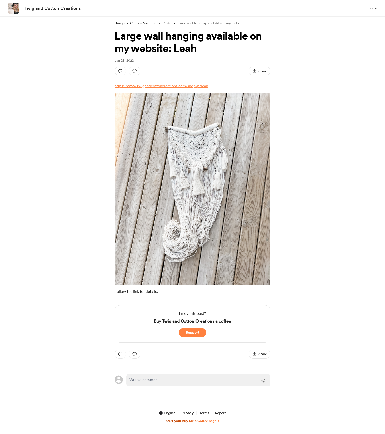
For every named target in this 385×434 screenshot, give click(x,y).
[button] (167, 413)
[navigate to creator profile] (13, 8)
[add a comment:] (134, 71)
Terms (204, 413)
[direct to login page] (198, 380)
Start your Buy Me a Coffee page (191, 421)
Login (373, 8)
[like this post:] (120, 71)
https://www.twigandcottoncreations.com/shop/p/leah (161, 86)
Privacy (188, 413)
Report (220, 413)
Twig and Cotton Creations (53, 8)
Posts (167, 23)
